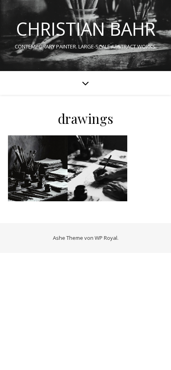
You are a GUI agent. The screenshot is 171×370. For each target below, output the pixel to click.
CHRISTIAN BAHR (85, 29)
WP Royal (106, 237)
